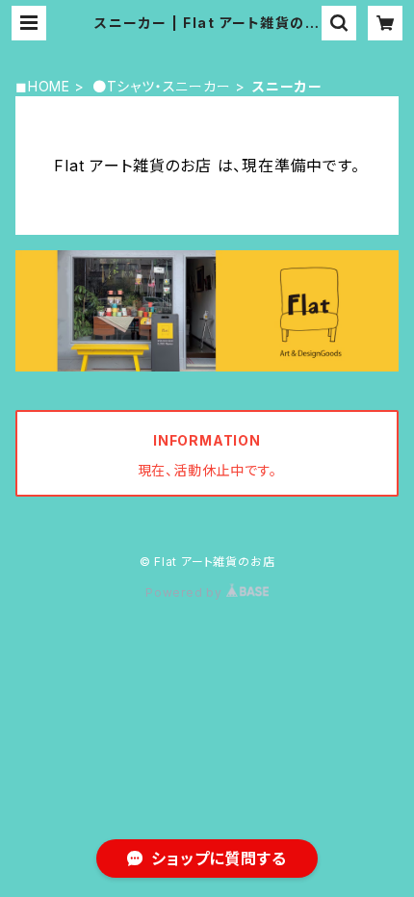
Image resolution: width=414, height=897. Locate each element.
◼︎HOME (42, 86)
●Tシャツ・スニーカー (161, 86)
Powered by (185, 592)
